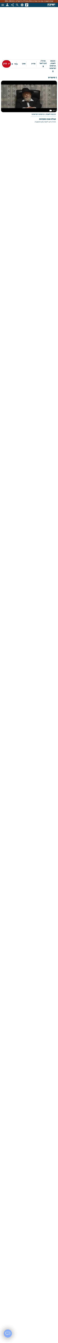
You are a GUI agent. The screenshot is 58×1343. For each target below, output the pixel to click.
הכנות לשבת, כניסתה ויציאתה (53, 64)
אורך (23, 64)
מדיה (33, 64)
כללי (14, 63)
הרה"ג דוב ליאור (43, 64)
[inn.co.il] (26, 5)
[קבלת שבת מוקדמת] (29, 104)
